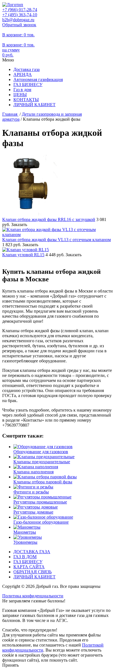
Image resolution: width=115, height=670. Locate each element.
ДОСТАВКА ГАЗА (31, 551)
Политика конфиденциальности (32, 595)
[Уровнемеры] (27, 537)
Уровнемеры (25, 542)
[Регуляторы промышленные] (42, 497)
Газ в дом (22, 89)
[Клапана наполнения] (35, 466)
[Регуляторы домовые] (35, 507)
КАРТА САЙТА (29, 566)
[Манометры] (26, 527)
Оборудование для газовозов (40, 451)
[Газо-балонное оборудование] (43, 517)
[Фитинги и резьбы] (33, 486)
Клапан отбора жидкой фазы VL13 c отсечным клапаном (56, 239)
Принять (10, 665)
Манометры (24, 532)
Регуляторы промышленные (40, 502)
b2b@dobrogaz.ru (18, 19)
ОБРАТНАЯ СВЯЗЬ (32, 571)
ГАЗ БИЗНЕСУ (27, 84)
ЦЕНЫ (20, 94)
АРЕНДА (22, 74)
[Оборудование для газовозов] (43, 446)
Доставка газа (26, 69)
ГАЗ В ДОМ (25, 556)
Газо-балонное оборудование (41, 522)
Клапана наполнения (33, 471)
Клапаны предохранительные (41, 461)
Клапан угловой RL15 (23, 254)
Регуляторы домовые (33, 512)
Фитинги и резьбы (31, 492)
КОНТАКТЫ (26, 99)
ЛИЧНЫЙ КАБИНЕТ (34, 104)
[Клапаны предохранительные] (44, 456)
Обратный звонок (19, 24)
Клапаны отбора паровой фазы (42, 481)
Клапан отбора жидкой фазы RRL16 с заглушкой (48, 219)
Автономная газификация (38, 79)
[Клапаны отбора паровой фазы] (45, 476)
